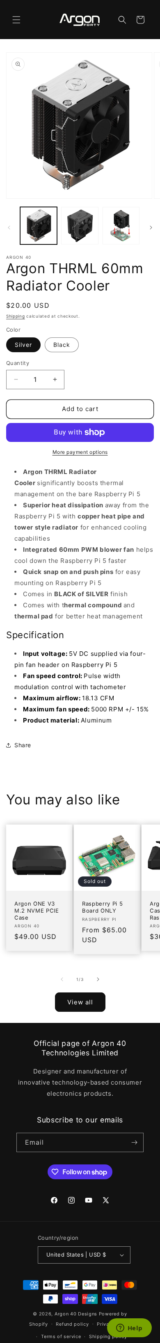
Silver (23, 344)
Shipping (15, 316)
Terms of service (61, 1336)
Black (61, 344)
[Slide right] (151, 227)
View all (80, 1002)
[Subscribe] (134, 1142)
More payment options (80, 452)
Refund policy (72, 1324)
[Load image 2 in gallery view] (79, 225)
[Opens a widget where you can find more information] (129, 1328)
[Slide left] (9, 227)
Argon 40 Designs (76, 1314)
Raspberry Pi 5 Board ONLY (102, 907)
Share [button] (22, 744)
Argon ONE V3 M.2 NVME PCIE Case (36, 910)
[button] (16, 20)
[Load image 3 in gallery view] (121, 225)
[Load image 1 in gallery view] (38, 225)
